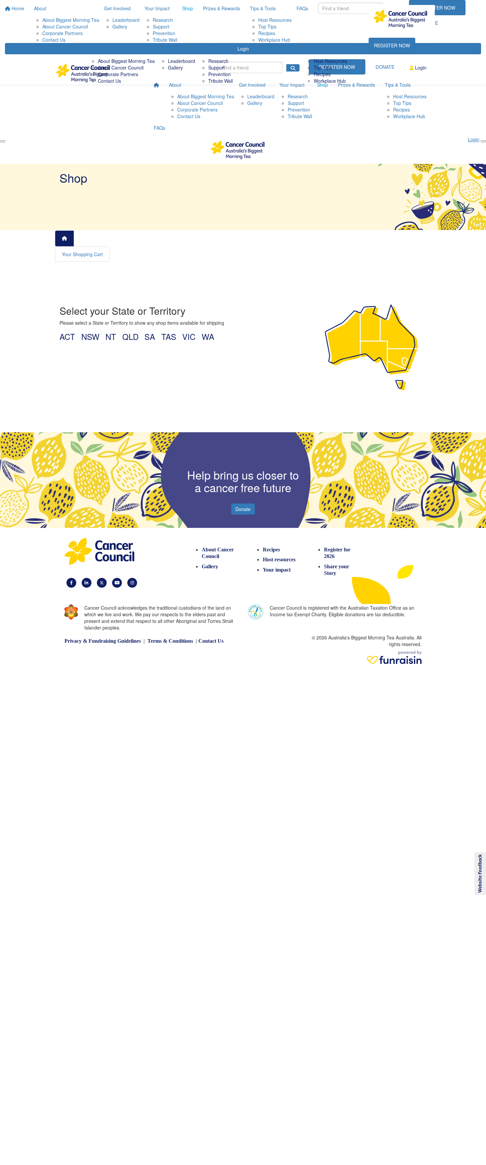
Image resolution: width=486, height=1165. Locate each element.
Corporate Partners (118, 74)
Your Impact (212, 46)
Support (216, 67)
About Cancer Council (120, 67)
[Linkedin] (87, 582)
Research (218, 61)
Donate (243, 509)
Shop (243, 46)
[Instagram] (132, 582)
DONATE (430, 45)
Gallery (175, 67)
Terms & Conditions (170, 641)
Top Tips (323, 67)
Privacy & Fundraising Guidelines (102, 641)
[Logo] (402, 19)
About (96, 46)
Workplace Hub (330, 80)
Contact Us (109, 80)
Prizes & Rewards (277, 46)
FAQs (358, 46)
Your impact (277, 570)
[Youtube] (117, 582)
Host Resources (330, 61)
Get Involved (173, 46)
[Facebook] (71, 582)
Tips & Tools (318, 46)
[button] (479, 873)
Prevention (219, 74)
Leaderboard (181, 61)
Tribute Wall (220, 80)
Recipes (322, 74)
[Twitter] (102, 582)
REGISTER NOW (392, 45)
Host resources (279, 559)
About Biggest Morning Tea (126, 61)
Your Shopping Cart (82, 254)
